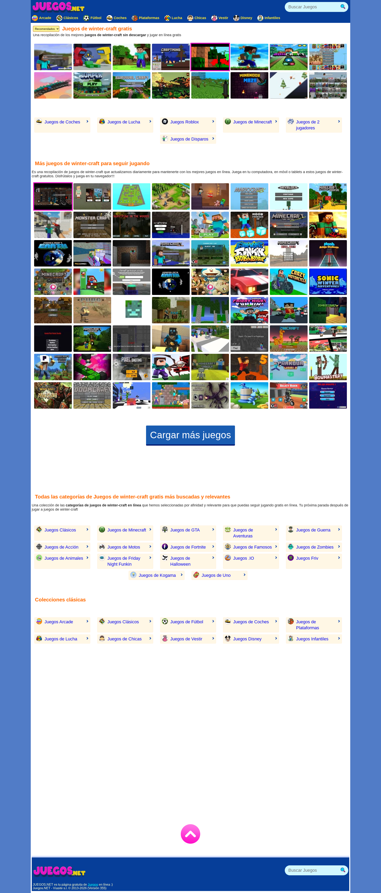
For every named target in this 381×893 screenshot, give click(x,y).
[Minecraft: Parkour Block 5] (249, 367)
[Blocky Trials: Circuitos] (289, 395)
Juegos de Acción (61, 547)
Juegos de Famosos (252, 547)
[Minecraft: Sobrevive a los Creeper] (92, 225)
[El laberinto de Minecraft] (131, 253)
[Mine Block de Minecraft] (328, 57)
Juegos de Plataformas (307, 624)
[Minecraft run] (171, 57)
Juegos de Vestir (186, 638)
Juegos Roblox (184, 121)
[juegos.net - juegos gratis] (59, 871)
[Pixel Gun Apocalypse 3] (328, 395)
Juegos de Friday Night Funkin (123, 561)
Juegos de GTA (185, 529)
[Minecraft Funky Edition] (289, 225)
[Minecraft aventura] (92, 338)
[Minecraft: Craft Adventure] (210, 196)
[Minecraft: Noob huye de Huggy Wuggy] (249, 338)
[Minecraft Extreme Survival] (131, 85)
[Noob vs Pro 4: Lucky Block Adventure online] (171, 395)
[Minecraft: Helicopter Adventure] (328, 225)
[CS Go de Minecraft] (53, 225)
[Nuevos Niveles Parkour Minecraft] (210, 367)
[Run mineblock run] (249, 57)
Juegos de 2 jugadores (307, 124)
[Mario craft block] (171, 85)
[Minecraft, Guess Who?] (53, 367)
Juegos (93, 884)
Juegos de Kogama (157, 575)
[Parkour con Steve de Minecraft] (131, 282)
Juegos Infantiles (312, 638)
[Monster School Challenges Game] (210, 338)
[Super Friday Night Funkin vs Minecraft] (249, 310)
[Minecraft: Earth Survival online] (53, 253)
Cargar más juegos (190, 435)
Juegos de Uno (216, 575)
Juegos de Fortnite (188, 547)
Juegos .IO (243, 558)
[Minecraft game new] (53, 57)
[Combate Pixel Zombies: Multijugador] (53, 338)
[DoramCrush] (210, 282)
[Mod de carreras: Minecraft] (249, 282)
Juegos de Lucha (123, 121)
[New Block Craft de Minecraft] (53, 310)
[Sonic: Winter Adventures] (328, 282)
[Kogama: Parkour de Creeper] (131, 395)
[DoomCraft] (92, 395)
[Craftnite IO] (171, 225)
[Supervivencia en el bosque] (131, 225)
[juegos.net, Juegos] (58, 7)
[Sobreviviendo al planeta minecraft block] (171, 282)
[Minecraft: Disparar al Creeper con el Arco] (328, 367)
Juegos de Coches (62, 121)
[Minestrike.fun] (131, 310)
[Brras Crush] (53, 282)
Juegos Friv (307, 558)
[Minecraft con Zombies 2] (328, 310)
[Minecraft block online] (131, 57)
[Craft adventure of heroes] (53, 85)
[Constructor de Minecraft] (289, 253)
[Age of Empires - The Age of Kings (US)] (171, 196)
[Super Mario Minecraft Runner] (92, 282)
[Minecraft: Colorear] (210, 225)
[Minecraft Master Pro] (210, 85)
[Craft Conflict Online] (249, 395)
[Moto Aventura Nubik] (289, 282)
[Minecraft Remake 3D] (171, 253)
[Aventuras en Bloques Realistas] (171, 310)
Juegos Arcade (58, 621)
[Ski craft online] (289, 85)
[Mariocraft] (249, 196)
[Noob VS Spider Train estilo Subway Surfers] (171, 367)
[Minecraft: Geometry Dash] (92, 85)
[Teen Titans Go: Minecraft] (289, 310)
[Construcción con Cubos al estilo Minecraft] (210, 310)
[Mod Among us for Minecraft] (92, 57)
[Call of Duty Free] (131, 367)
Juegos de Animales (63, 558)
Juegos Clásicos (60, 529)
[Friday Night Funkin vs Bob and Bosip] (249, 253)
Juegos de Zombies (315, 547)
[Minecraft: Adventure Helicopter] (328, 196)
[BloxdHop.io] (328, 85)
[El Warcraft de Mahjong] (53, 395)
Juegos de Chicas (124, 638)
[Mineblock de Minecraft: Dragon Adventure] (210, 395)
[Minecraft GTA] (131, 338)
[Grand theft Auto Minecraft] (328, 338)
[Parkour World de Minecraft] (289, 367)
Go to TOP (190, 834)
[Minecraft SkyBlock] (289, 196)
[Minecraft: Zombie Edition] (210, 253)
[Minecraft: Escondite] (131, 196)
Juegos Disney (247, 638)
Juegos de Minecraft (252, 121)
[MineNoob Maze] (249, 85)
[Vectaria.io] (92, 196)
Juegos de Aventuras (243, 532)
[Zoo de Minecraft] (289, 338)
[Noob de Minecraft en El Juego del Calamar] (328, 253)
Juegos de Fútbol (186, 621)
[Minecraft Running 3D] (289, 57)
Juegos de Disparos (189, 139)
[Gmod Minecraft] (92, 253)
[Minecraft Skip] (92, 367)
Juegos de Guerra (313, 529)
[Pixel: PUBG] (92, 310)
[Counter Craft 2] (171, 338)
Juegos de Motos (123, 547)
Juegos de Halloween (180, 561)
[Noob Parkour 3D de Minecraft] (249, 225)
